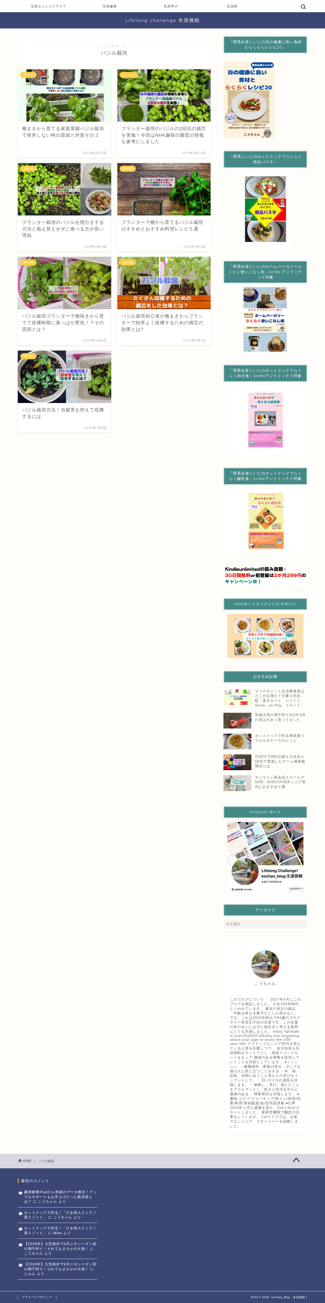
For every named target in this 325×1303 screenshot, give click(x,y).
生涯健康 (110, 6)
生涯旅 (232, 6)
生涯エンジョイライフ (48, 6)
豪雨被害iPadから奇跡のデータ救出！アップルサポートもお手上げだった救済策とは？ (60, 1196)
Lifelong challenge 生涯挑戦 (162, 20)
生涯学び (171, 6)
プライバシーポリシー (37, 1296)
